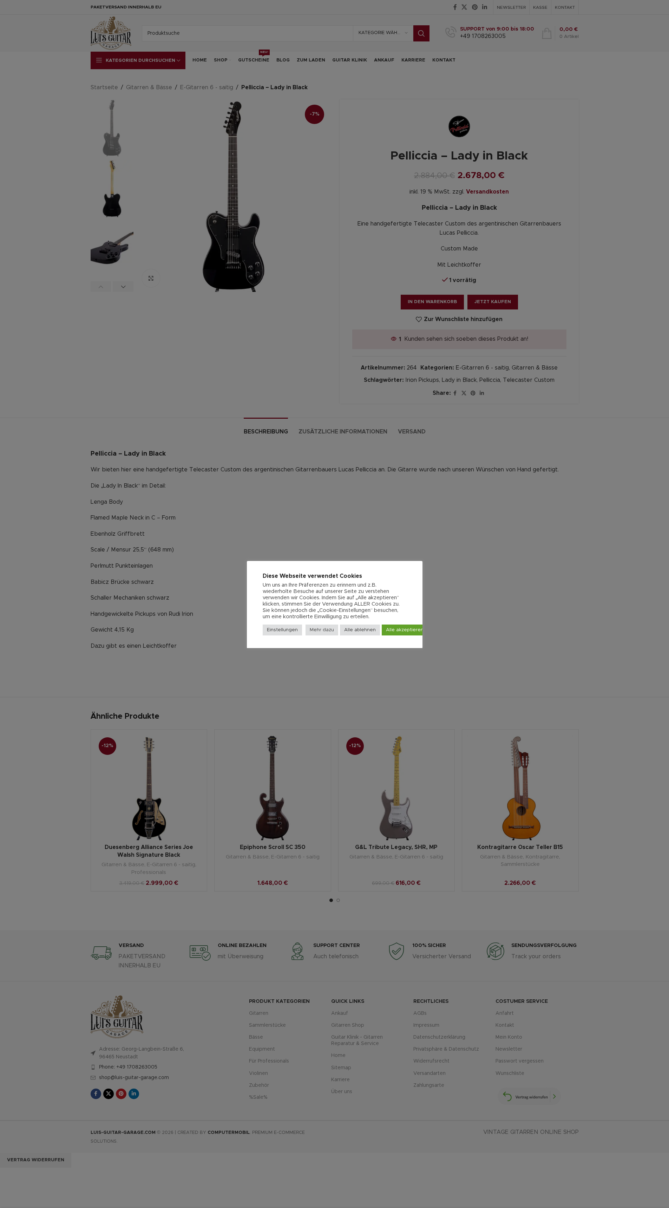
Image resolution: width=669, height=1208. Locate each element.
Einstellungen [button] (282, 630)
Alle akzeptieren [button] (405, 630)
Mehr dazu (322, 630)
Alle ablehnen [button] (360, 630)
